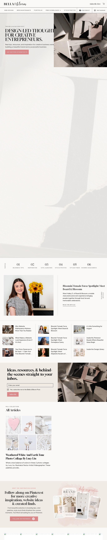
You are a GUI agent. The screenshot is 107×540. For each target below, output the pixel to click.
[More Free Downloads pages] (60, 10)
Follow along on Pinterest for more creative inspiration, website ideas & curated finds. (24, 498)
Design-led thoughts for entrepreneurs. (31, 35)
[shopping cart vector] (103, 4)
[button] (95, 4)
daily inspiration (89, 489)
